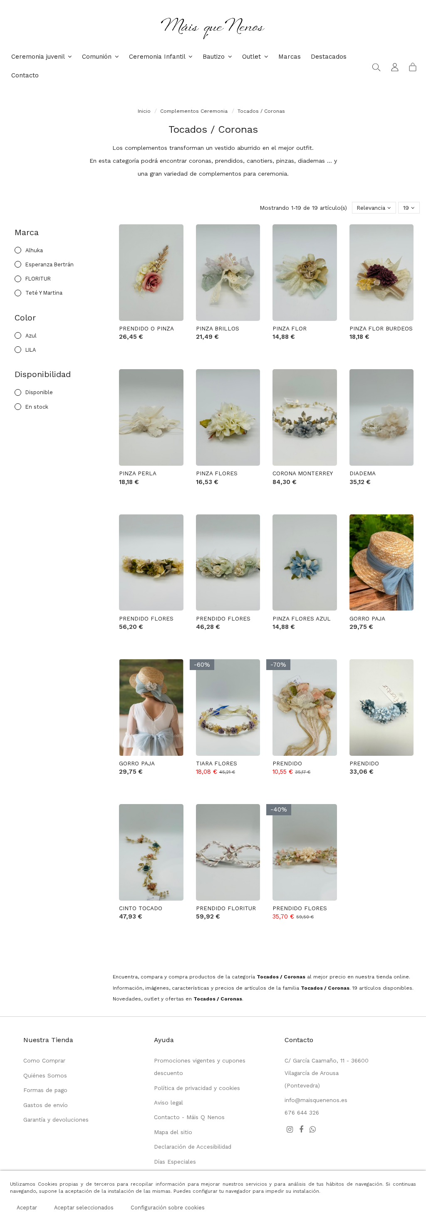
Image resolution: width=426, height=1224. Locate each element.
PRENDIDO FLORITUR (226, 908)
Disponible (39, 392)
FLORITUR (38, 279)
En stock (36, 407)
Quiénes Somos (45, 1075)
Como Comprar (44, 1060)
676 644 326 (302, 1112)
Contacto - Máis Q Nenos (189, 1117)
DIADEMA (362, 473)
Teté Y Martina (43, 293)
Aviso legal (168, 1102)
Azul (31, 336)
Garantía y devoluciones (56, 1119)
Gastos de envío (45, 1105)
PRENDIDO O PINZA (146, 328)
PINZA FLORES (217, 473)
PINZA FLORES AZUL (301, 618)
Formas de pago (45, 1090)
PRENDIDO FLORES (146, 618)
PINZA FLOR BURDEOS (381, 328)
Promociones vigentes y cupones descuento (199, 1066)
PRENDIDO (287, 763)
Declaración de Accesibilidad (192, 1146)
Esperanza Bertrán (49, 264)
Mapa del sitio (173, 1132)
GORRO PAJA (367, 618)
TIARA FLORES (216, 763)
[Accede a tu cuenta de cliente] (395, 66)
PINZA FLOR (289, 328)
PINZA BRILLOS (217, 328)
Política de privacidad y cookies (197, 1088)
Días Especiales (175, 1161)
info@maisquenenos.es (316, 1100)
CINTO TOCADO (140, 908)
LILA (30, 350)
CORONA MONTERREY (302, 473)
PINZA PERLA (137, 473)
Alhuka (34, 250)
